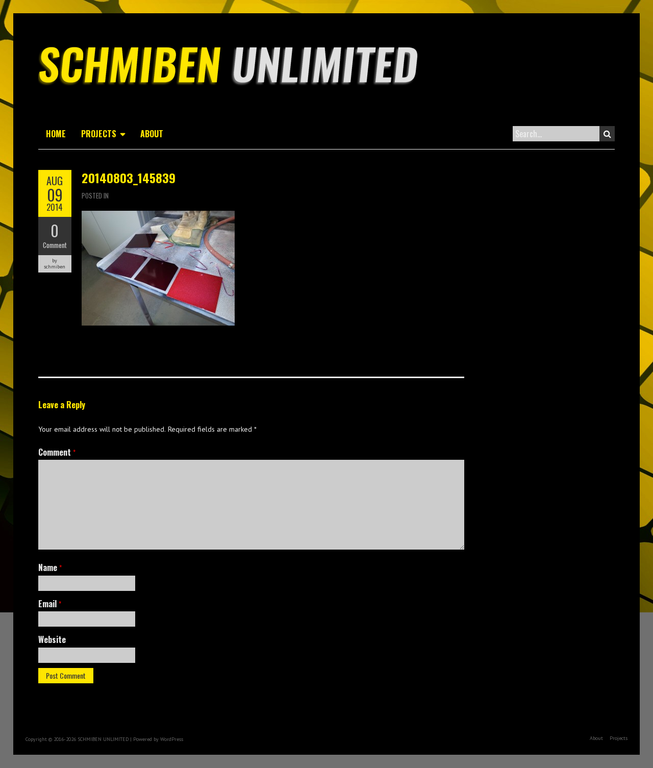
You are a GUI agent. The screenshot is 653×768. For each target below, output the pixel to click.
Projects (98, 134)
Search (607, 133)
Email (49, 604)
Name (50, 567)
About (151, 134)
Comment (55, 245)
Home (56, 134)
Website (52, 639)
